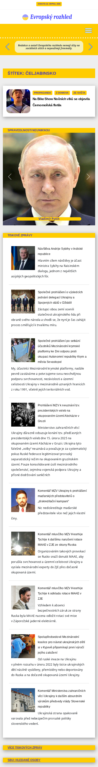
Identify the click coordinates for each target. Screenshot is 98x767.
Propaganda (42, 92)
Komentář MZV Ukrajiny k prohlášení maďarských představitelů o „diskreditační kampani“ (62, 496)
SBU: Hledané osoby (24, 760)
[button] (7, 45)
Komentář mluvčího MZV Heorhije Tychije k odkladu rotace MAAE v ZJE (60, 593)
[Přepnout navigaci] (88, 30)
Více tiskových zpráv (25, 747)
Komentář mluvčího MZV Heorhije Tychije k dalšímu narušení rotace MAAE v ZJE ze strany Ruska (60, 539)
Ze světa (79, 92)
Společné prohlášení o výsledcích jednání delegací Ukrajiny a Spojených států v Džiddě (60, 297)
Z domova (62, 92)
